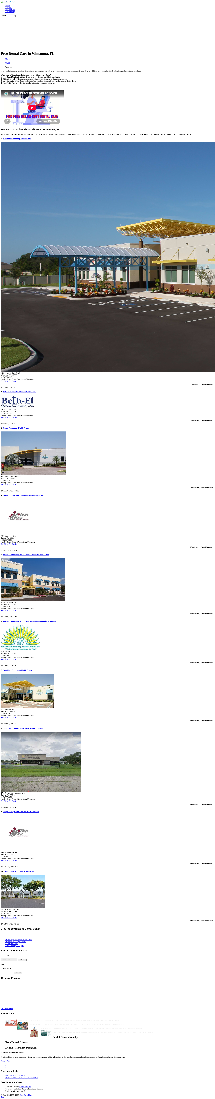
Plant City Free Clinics (13, 983)
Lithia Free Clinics (11, 997)
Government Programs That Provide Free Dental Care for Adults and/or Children (83, 1030)
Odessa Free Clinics (12, 1003)
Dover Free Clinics (12, 991)
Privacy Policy (6, 1061)
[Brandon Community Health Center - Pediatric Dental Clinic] (33, 600)
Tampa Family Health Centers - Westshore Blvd (21, 812)
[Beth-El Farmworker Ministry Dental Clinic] (17, 407)
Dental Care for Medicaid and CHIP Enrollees (21, 1078)
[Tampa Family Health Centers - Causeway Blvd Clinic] (19, 534)
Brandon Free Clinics (12, 989)
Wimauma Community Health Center (17, 139)
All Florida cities (7, 1009)
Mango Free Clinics (12, 1001)
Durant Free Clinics (12, 993)
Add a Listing (10, 12)
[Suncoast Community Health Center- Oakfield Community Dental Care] (20, 649)
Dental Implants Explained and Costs (18, 940)
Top (2, 1097)
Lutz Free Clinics (11, 999)
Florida (7, 63)
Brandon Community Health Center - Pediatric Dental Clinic (26, 555)
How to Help (10, 10)
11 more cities (10, 1005)
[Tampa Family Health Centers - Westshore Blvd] (19, 850)
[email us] (5, 1067)
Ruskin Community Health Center (16, 428)
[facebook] (5, 1065)
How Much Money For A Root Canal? (55, 1026)
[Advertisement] (107, 33)
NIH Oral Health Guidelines (15, 1076)
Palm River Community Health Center (17, 670)
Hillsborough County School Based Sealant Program (23, 728)
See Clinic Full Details (9, 381)
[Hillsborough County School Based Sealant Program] (41, 791)
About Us (8, 8)
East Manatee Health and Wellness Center (19, 871)
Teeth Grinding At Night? (14, 946)
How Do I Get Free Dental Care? (41, 1022)
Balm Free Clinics (11, 987)
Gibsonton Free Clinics (13, 995)
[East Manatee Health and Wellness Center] (23, 908)
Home (7, 6)
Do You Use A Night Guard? (15, 942)
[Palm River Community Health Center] (27, 707)
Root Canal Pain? (11, 944)
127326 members (25, 1087)
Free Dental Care (26, 1095)
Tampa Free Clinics (12, 985)
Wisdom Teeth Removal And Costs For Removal (35, 1018)
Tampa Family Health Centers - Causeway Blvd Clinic (23, 495)
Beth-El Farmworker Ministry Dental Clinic (19, 392)
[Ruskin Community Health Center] (33, 474)
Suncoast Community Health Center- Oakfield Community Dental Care (30, 621)
